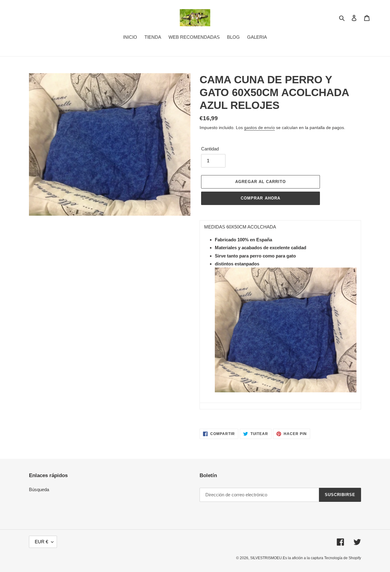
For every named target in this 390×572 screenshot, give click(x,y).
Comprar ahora (260, 198)
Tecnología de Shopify (342, 558)
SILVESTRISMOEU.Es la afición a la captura (287, 558)
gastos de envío (259, 127)
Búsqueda (39, 489)
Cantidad (210, 148)
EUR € (41, 541)
